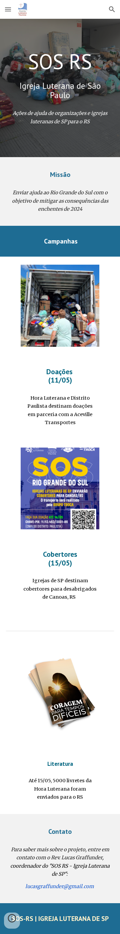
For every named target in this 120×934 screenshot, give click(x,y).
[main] (60, 75)
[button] (8, 9)
